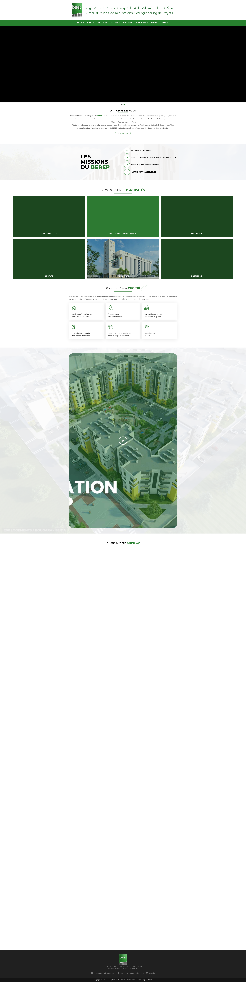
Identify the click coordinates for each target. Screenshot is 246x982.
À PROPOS (91, 23)
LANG (164, 23)
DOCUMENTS (141, 23)
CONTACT (155, 23)
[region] (123, 65)
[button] (2, 64)
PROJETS (114, 23)
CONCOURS (128, 23)
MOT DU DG (103, 23)
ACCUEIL (80, 23)
